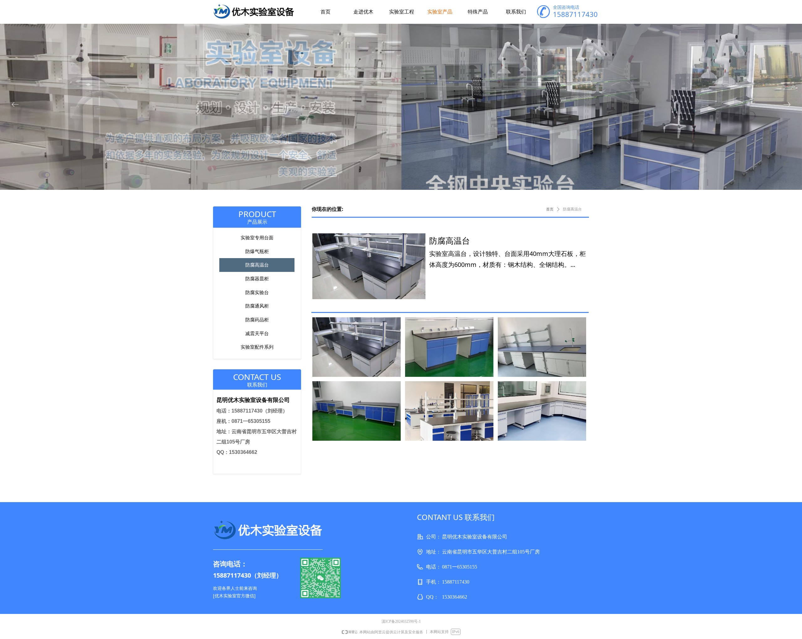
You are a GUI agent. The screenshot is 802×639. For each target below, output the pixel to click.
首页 (550, 209)
